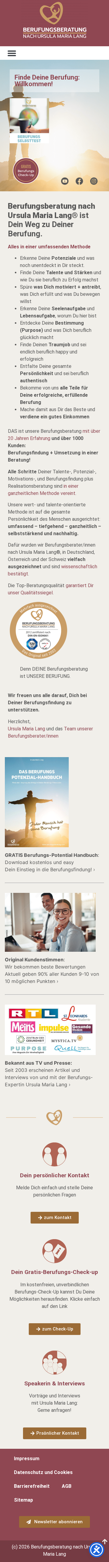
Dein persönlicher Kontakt (54, 1175)
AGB (66, 1486)
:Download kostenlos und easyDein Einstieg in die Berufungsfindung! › (52, 862)
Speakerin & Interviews (54, 1383)
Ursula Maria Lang (26, 729)
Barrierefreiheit (32, 1486)
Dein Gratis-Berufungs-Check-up (54, 1272)
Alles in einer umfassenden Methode (49, 247)
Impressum (26, 1458)
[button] (11, 53)
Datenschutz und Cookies (43, 1472)
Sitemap (23, 1500)
